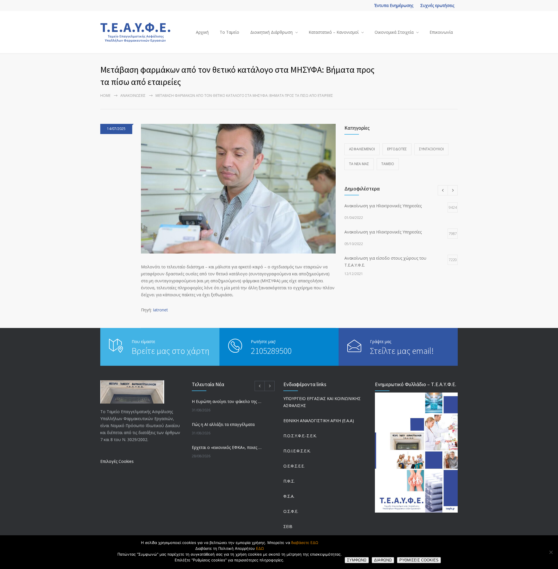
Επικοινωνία (441, 32)
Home (105, 95)
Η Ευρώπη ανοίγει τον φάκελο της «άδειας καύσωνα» (227, 401)
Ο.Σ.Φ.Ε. (290, 511)
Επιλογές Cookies (117, 461)
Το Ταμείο (229, 32)
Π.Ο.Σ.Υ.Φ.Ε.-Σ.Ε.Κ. (300, 435)
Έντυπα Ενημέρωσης (393, 5)
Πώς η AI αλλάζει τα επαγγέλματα (223, 424)
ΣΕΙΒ (287, 526)
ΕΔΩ (260, 548)
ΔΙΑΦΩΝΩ (383, 560)
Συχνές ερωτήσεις (437, 5)
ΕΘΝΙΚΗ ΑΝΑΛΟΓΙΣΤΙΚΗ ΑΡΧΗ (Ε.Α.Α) (318, 420)
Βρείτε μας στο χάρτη (171, 350)
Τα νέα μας (359, 163)
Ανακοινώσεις (133, 95)
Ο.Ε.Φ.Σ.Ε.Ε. (294, 466)
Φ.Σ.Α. (288, 496)
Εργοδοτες (397, 149)
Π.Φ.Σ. (289, 481)
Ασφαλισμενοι (362, 149)
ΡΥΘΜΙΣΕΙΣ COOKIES (419, 560)
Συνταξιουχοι (431, 149)
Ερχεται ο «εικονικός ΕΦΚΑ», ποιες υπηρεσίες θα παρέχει (227, 447)
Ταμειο (387, 163)
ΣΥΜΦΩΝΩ (356, 560)
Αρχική (202, 32)
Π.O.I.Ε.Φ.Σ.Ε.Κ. (297, 451)
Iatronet (160, 310)
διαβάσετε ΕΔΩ (304, 542)
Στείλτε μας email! (402, 350)
